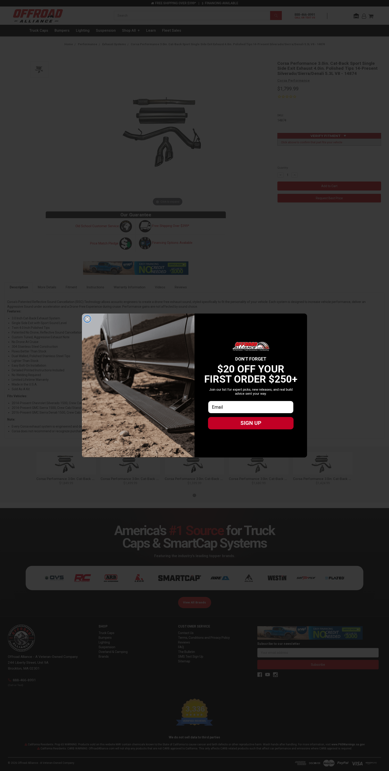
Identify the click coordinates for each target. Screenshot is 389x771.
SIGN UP (250, 423)
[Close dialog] (87, 319)
